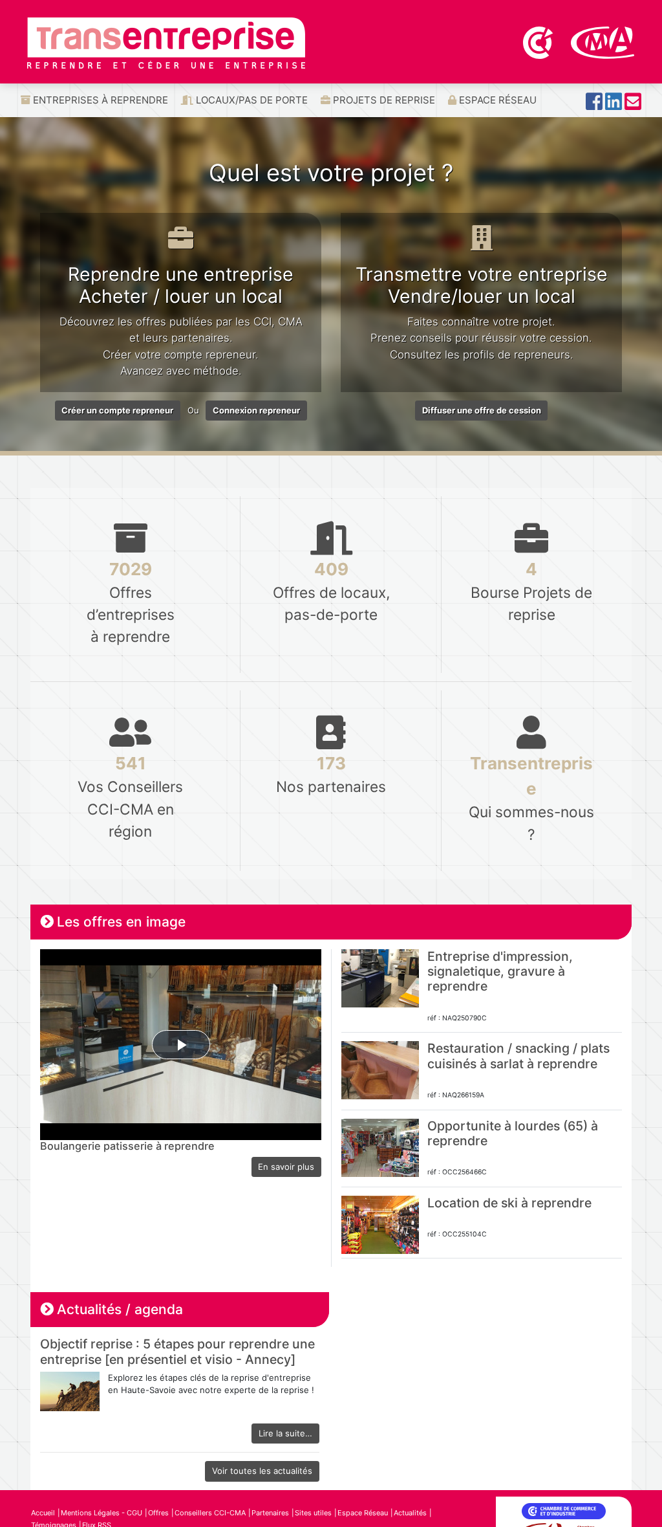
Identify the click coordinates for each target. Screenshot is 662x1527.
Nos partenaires (331, 774)
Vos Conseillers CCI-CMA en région (130, 796)
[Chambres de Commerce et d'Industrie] (539, 41)
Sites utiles (313, 1512)
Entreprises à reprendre (99, 100)
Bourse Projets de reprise (531, 591)
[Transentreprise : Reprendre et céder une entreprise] (166, 42)
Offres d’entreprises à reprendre (131, 602)
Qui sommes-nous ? (531, 797)
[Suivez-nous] (594, 105)
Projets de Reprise (382, 100)
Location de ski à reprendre (509, 1203)
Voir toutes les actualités (262, 1471)
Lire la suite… (285, 1433)
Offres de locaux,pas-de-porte (331, 591)
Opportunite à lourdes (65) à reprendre (512, 1133)
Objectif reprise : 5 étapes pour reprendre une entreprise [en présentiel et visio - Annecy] (177, 1351)
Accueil (43, 1512)
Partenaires (270, 1512)
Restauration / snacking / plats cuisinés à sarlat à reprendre (518, 1055)
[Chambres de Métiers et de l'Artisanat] (603, 41)
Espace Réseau (496, 100)
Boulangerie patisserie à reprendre (127, 1145)
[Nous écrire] (633, 105)
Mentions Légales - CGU (101, 1512)
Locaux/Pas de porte (250, 100)
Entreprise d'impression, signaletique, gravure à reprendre (500, 971)
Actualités (410, 1512)
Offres (158, 1512)
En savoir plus (286, 1166)
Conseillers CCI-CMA (210, 1512)
